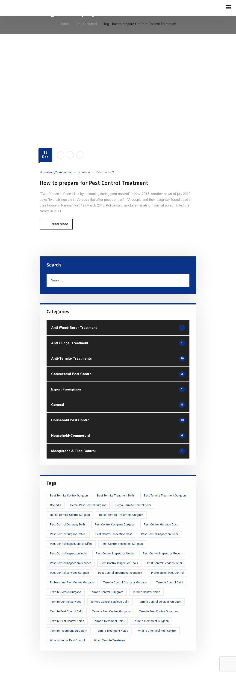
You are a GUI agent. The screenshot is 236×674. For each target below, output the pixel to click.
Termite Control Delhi (169, 582)
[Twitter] (70, 155)
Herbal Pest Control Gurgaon (88, 505)
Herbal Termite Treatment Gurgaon (121, 514)
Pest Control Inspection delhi (159, 534)
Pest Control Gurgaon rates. (68, 534)
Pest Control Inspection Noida (115, 553)
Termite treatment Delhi (108, 621)
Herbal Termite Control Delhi (133, 505)
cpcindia (55, 505)
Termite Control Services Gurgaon (159, 601)
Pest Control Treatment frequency (120, 572)
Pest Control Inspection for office (71, 543)
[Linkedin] (80, 155)
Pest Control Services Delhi (164, 563)
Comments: (105, 172)
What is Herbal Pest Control (67, 640)
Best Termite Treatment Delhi (116, 495)
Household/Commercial (55, 172)
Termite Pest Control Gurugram (159, 611)
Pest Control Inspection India (68, 553)
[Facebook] (60, 155)
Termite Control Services (65, 601)
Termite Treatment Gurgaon (151, 621)
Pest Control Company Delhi (68, 524)
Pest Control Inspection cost (113, 534)
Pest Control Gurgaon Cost (161, 524)
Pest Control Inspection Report (162, 553)
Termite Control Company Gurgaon (125, 582)
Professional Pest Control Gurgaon (72, 582)
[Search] (183, 280)
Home (64, 24)
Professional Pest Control (167, 572)
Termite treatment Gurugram (68, 630)
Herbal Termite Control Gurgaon (70, 514)
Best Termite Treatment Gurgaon (165, 495)
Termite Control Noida (146, 592)
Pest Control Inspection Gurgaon (122, 543)
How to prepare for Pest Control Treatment (94, 183)
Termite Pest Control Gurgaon (111, 611)
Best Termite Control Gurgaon (69, 495)
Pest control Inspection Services (70, 563)
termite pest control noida (67, 621)
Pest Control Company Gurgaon (115, 524)
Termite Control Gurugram (106, 592)
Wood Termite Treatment (110, 640)
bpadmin (84, 172)
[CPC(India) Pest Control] (16, 7)
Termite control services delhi (110, 601)
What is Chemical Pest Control (156, 630)
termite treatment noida (112, 630)
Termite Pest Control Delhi (66, 611)
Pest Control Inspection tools (119, 563)
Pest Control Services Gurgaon (69, 572)
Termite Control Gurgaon (65, 592)
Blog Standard (86, 24)
